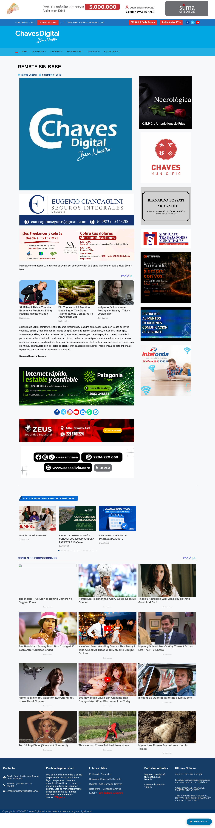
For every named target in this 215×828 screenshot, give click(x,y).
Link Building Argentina (111, 793)
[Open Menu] (16, 51)
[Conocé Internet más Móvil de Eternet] (166, 277)
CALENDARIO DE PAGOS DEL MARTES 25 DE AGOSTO (189, 789)
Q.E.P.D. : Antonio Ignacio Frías (163, 123)
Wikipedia (59, 797)
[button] (61, 22)
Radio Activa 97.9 (171, 22)
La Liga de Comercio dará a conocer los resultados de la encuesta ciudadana (76, 538)
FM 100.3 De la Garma (143, 22)
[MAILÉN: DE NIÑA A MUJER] (37, 518)
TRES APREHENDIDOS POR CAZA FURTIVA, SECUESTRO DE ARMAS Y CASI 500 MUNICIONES (193, 798)
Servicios (92, 52)
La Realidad (38, 52)
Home (24, 52)
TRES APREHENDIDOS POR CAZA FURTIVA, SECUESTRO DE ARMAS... (96, 22)
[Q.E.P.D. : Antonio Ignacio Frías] (165, 102)
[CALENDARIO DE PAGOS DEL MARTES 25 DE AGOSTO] (117, 518)
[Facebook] (188, 22)
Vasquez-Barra (112, 52)
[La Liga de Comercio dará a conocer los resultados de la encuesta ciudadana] (77, 518)
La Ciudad (55, 52)
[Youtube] (198, 22)
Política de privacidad (60, 768)
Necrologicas (74, 52)
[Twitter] (193, 22)
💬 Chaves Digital (199, 821)
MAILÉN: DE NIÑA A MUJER (32, 535)
